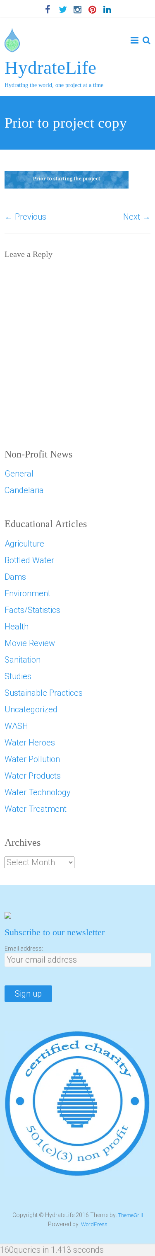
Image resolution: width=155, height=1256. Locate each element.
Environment (27, 593)
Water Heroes (30, 743)
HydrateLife (50, 67)
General (19, 474)
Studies (18, 676)
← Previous (25, 217)
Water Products (33, 776)
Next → (136, 217)
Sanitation (23, 660)
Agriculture (24, 544)
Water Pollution (32, 759)
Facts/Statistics (32, 610)
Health (17, 627)
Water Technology (38, 792)
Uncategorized (31, 709)
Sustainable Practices (44, 693)
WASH (16, 726)
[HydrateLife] (12, 34)
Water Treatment (36, 809)
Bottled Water (29, 560)
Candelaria (24, 490)
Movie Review (30, 643)
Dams (15, 577)
